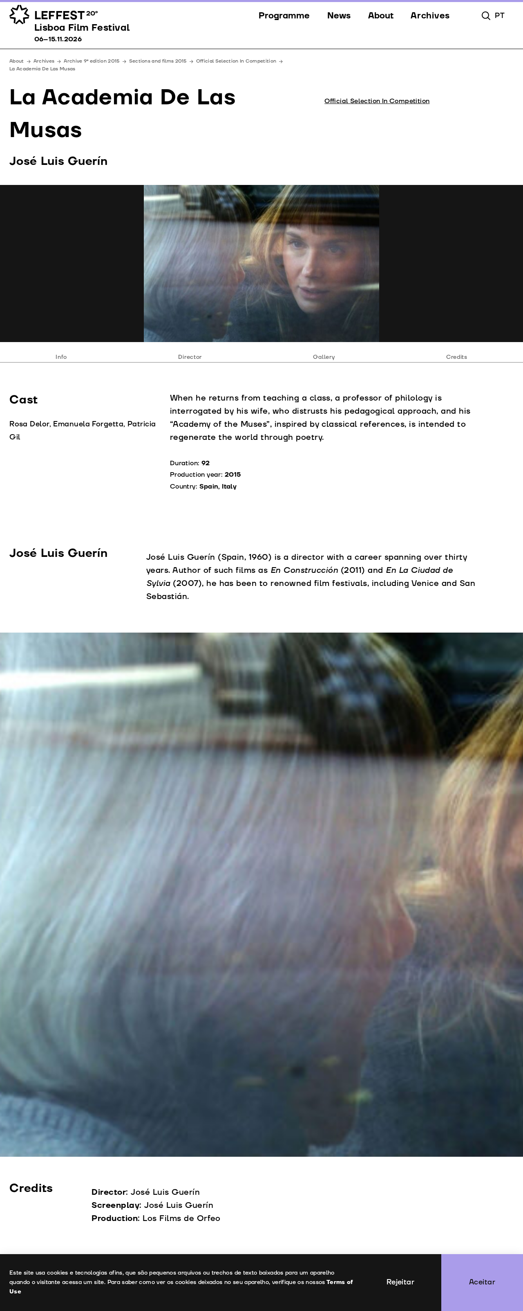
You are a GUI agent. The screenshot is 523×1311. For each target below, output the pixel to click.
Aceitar (482, 1282)
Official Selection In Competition (236, 61)
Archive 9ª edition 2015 (91, 61)
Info (61, 357)
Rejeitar (401, 1282)
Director (190, 357)
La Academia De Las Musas (42, 68)
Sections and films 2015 (158, 61)
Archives (44, 61)
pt (500, 16)
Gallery (324, 357)
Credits (456, 357)
